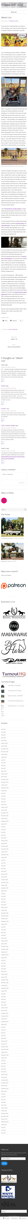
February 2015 (4, 1108)
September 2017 (4, 1021)
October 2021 (4, 885)
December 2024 (4, 779)
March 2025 (3, 771)
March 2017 (3, 1038)
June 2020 (3, 929)
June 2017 (3, 1030)
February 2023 (4, 840)
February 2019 (4, 974)
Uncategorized (13, 329)
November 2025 (4, 751)
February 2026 (4, 743)
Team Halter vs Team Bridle (14, 685)
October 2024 (4, 785)
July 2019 (3, 960)
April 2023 (3, 835)
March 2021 (3, 904)
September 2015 (4, 1088)
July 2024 (3, 793)
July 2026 (3, 729)
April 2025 (3, 768)
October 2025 (4, 754)
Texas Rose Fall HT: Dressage (14, 690)
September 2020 (4, 921)
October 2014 (4, 1119)
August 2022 (4, 857)
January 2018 (4, 1010)
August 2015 (4, 1091)
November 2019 (4, 949)
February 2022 (4, 874)
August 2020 (4, 924)
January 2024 (4, 810)
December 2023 (4, 813)
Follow (4, 1163)
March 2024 (3, 804)
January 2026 (4, 746)
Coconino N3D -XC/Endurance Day (15, 701)
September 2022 (4, 854)
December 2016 (4, 1046)
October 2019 (4, 952)
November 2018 (4, 982)
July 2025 (3, 760)
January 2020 (4, 943)
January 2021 (4, 910)
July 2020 (3, 927)
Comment (21, 482)
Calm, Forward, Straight (8, 425)
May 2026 (3, 735)
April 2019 (3, 968)
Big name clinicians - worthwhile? (15, 695)
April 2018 (3, 1002)
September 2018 (4, 988)
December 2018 (4, 980)
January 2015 (4, 1110)
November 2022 (4, 849)
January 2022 (4, 877)
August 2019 (4, 957)
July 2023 (3, 827)
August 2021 (4, 891)
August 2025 (4, 757)
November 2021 (4, 882)
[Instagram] (4, 500)
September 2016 (4, 1055)
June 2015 (3, 1096)
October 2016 (4, 1052)
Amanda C (3, 408)
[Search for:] (14, 509)
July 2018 (3, 994)
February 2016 (4, 1074)
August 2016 (4, 1057)
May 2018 (3, 999)
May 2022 (3, 865)
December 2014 (4, 1113)
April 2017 (3, 1035)
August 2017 (4, 1024)
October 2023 (4, 818)
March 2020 (3, 938)
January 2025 (4, 776)
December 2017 (4, 1013)
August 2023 (4, 824)
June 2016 (3, 1063)
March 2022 (3, 871)
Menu (15, 12)
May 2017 (3, 1032)
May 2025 (3, 765)
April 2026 (3, 737)
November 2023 (4, 815)
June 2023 (3, 829)
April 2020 (3, 935)
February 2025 (4, 774)
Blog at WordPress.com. (14, 1216)
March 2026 (3, 740)
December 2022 (4, 846)
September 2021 (4, 888)
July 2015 (3, 1094)
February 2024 (4, 807)
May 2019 (3, 966)
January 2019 (4, 977)
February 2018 (4, 1007)
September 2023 (4, 821)
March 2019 (3, 971)
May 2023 (3, 832)
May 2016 (3, 1066)
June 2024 (3, 796)
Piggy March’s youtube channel (13, 208)
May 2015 (3, 1099)
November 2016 (4, 1049)
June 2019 (3, 963)
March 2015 (3, 1105)
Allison (3, 386)
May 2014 (3, 1133)
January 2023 (4, 843)
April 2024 (3, 801)
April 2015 (3, 1102)
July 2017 (3, 1027)
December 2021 (4, 879)
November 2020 (4, 916)
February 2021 (4, 907)
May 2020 (3, 932)
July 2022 (3, 860)
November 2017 (4, 1016)
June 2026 (3, 732)
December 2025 (4, 749)
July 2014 (3, 1127)
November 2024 (4, 782)
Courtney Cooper (20, 223)
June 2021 (3, 896)
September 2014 (4, 1122)
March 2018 (3, 1005)
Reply (2, 381)
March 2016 (3, 1071)
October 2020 (4, 918)
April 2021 (3, 902)
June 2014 (3, 1130)
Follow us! (4, 1150)
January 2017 (4, 1044)
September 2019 (4, 954)
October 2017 (4, 1019)
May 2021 (3, 899)
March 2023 (3, 838)
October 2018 (4, 985)
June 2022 (3, 863)
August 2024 (4, 790)
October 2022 (4, 852)
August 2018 (4, 991)
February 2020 (4, 941)
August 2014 (4, 1124)
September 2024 (4, 788)
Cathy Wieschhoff (5, 225)
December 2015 (4, 1080)
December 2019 (4, 946)
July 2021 (3, 893)
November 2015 (4, 1083)
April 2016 (3, 1069)
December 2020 (4, 913)
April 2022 (3, 868)
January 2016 (4, 1077)
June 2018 (3, 996)
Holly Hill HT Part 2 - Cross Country (16, 706)
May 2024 (3, 799)
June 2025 (3, 762)
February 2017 (4, 1041)
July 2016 (3, 1060)
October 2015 (4, 1085)
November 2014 (4, 1116)
